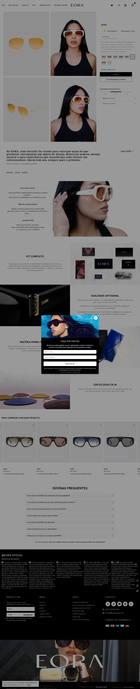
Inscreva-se (70, 364)
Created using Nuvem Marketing (70, 372)
